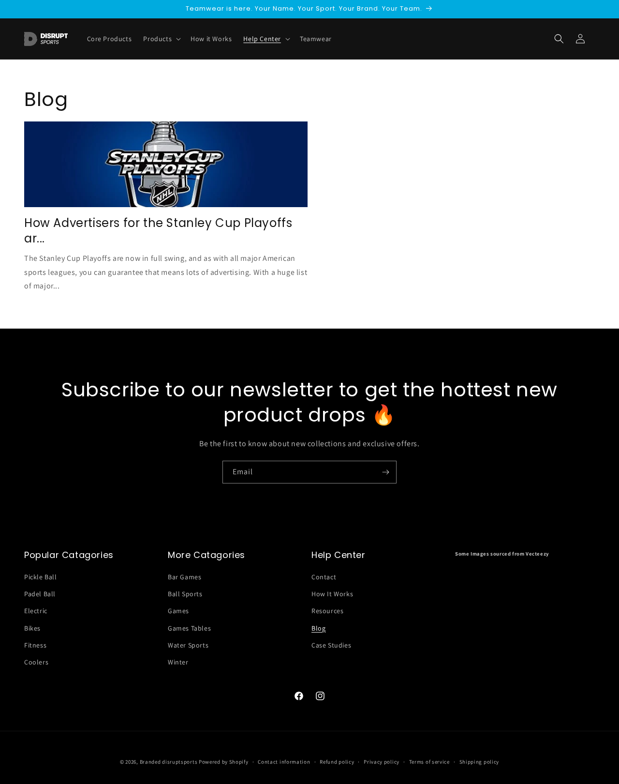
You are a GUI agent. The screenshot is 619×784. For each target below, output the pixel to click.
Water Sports (188, 645)
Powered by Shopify (224, 761)
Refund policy (337, 761)
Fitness (35, 645)
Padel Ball (40, 593)
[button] (559, 38)
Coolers (36, 662)
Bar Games (184, 577)
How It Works (332, 593)
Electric (35, 610)
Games (178, 610)
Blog (318, 628)
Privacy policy (381, 761)
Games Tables (189, 628)
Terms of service (429, 761)
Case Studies (331, 645)
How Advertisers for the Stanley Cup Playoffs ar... (158, 230)
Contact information (284, 761)
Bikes (32, 628)
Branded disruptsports (169, 761)
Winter (178, 662)
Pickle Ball (40, 577)
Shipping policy (479, 761)
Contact (323, 577)
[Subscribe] (385, 472)
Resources (327, 610)
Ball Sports (185, 593)
